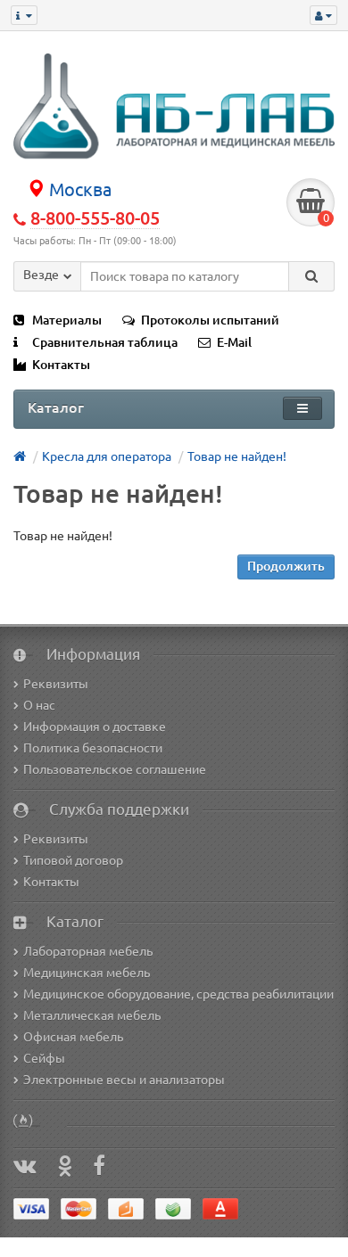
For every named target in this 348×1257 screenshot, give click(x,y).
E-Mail (234, 342)
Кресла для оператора (106, 456)
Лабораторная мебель (88, 951)
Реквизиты (55, 684)
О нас (39, 705)
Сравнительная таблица (105, 342)
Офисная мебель (73, 1037)
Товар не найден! (236, 456)
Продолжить (286, 566)
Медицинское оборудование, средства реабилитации (178, 994)
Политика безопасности (92, 748)
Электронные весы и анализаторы (124, 1079)
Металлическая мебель (92, 1015)
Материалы (67, 320)
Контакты (61, 364)
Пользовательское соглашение (114, 769)
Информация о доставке (94, 726)
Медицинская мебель (86, 972)
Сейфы (44, 1058)
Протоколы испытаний (210, 320)
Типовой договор (73, 860)
